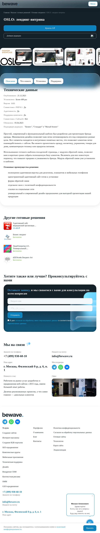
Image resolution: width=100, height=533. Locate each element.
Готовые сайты (59, 437)
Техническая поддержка (12, 462)
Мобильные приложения (12, 457)
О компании (38, 432)
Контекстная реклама (11, 477)
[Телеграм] (54, 367)
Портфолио (38, 428)
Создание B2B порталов (12, 443)
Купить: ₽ (50, 28)
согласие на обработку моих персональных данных (36, 320)
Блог (35, 437)
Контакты (37, 441)
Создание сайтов (9, 433)
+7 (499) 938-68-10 (15, 356)
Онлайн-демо (50, 43)
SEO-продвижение (10, 447)
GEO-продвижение (10, 486)
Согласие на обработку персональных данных (72, 432)
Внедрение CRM (9, 472)
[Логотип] (10, 3)
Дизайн (5, 467)
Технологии (58, 441)
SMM (4, 481)
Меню (92, 4)
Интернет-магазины (10, 438)
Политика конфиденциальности (66, 428)
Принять (89, 528)
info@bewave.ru (62, 356)
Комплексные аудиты (11, 452)
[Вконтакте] (67, 367)
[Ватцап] (60, 367)
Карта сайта (58, 445)
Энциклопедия (59, 450)
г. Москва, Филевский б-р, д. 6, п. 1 (21, 511)
